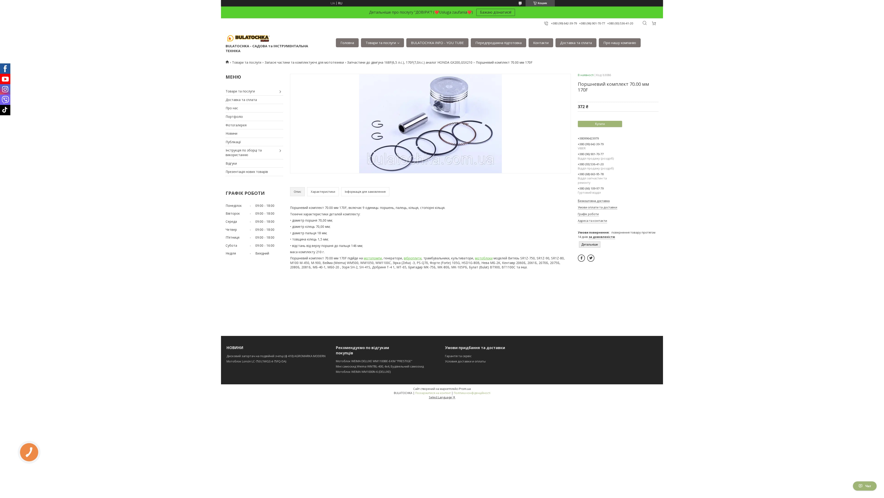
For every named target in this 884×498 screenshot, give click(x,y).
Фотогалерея (236, 125)
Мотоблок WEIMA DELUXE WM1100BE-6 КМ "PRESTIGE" (374, 361)
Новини (231, 133)
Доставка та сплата (576, 42)
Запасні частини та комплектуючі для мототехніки (304, 62)
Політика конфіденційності (472, 393)
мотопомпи (373, 258)
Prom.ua (465, 389)
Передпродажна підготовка (498, 42)
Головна (347, 42)
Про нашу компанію (619, 42)
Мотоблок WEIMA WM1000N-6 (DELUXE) (363, 372)
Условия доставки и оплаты (465, 361)
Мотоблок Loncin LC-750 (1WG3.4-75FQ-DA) (256, 361)
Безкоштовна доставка (594, 201)
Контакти (541, 42)
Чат (868, 486)
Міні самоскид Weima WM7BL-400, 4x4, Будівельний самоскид (380, 366)
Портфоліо (234, 116)
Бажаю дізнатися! (495, 12)
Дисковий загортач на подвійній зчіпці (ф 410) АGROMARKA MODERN (276, 356)
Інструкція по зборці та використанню (244, 152)
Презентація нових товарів (247, 171)
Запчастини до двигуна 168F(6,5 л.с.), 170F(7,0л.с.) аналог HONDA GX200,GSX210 (409, 62)
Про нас (232, 108)
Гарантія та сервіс (458, 356)
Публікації (233, 142)
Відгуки (231, 163)
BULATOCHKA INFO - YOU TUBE (437, 42)
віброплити (413, 258)
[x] (590, 258)
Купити (600, 124)
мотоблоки (484, 258)
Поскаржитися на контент (433, 393)
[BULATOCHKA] (249, 38)
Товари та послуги (381, 42)
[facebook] (581, 258)
